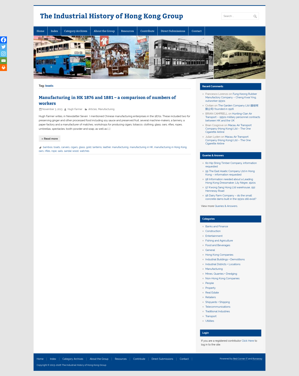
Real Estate (212, 292)
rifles (47, 151)
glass (82, 147)
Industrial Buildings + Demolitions (225, 259)
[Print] (3, 67)
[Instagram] (3, 53)
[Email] (3, 60)
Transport (210, 316)
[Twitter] (3, 46)
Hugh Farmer (75, 109)
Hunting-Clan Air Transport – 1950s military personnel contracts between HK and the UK (232, 117)
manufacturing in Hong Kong (170, 147)
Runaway (257, 358)
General (210, 250)
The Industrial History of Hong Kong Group (111, 15)
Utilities (209, 320)
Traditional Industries (217, 311)
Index (54, 31)
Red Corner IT (240, 358)
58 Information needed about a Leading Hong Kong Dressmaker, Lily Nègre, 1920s (230, 181)
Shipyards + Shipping (217, 302)
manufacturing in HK (141, 147)
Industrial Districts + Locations (222, 264)
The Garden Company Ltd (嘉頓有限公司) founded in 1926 (232, 107)
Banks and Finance (216, 226)
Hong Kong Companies (219, 254)
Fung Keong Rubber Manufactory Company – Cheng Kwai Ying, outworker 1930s (231, 97)
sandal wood (71, 151)
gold (88, 147)
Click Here (248, 340)
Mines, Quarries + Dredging (221, 273)
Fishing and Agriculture (219, 240)
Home (40, 31)
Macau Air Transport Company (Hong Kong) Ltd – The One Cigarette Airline (228, 129)
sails (60, 151)
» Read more (50, 138)
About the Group (104, 31)
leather (107, 147)
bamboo (47, 147)
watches (84, 151)
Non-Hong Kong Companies (222, 278)
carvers (65, 147)
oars (41, 151)
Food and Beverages (217, 245)
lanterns (97, 147)
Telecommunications (217, 306)
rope (54, 151)
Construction (213, 231)
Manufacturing (106, 109)
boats (57, 147)
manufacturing (120, 147)
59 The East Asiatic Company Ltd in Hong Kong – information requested (230, 173)
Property (210, 287)
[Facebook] (3, 39)
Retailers (210, 297)
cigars (74, 147)
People (209, 283)
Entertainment (214, 235)
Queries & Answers (213, 155)
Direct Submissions (173, 31)
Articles (92, 109)
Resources (127, 31)
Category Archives (75, 31)
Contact (197, 31)
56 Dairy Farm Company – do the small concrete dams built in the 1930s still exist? (230, 197)
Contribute (147, 31)
